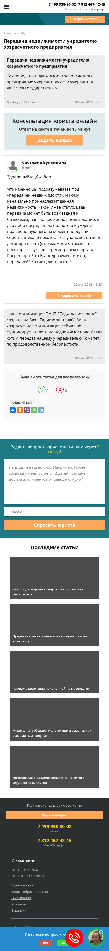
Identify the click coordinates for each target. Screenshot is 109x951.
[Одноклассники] (20, 410)
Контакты (19, 904)
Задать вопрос (84, 19)
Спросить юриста (76, 295)
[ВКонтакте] (13, 410)
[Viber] (27, 410)
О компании (21, 898)
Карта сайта (20, 926)
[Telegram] (41, 410)
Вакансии (18, 910)
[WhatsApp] (34, 410)
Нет (45, 942)
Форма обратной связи (29, 891)
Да (63, 942)
